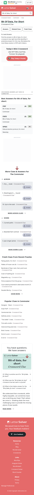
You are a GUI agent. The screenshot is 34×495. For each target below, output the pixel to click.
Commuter (16, 18)
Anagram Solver (17, 463)
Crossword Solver (6, 18)
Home (17, 444)
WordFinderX (17, 466)
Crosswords (17, 453)
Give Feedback (18, 434)
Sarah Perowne (7, 34)
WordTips (17, 460)
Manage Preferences (7, 486)
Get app (29, 2)
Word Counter (17, 472)
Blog (17, 447)
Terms (17, 483)
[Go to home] (17, 422)
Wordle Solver (17, 450)
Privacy (17, 480)
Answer (28, 187)
